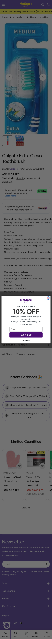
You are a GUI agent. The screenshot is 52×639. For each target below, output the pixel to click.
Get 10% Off (26, 335)
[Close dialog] (48, 297)
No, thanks (26, 340)
